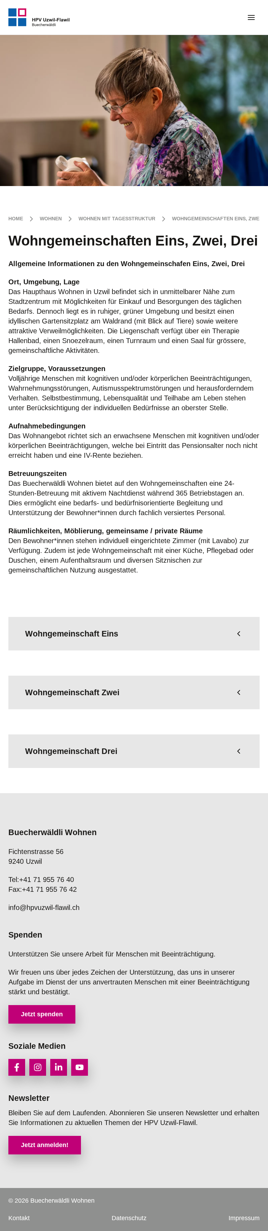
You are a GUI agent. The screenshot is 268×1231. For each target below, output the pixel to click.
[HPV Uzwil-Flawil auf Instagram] (37, 1067)
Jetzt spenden (42, 1014)
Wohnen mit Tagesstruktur (117, 218)
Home (15, 218)
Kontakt (19, 1218)
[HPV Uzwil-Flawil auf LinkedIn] (58, 1067)
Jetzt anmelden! (44, 1144)
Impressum (244, 1218)
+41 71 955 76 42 (42, 889)
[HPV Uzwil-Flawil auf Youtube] (79, 1067)
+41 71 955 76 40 (41, 879)
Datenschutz (129, 1218)
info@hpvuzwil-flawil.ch (44, 907)
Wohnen (51, 218)
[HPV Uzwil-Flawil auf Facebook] (16, 1067)
